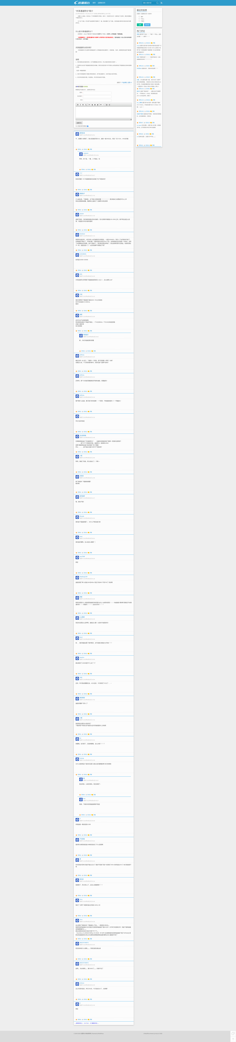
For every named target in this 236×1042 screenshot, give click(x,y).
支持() (79, 149)
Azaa (138, 45)
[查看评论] (233, 1033)
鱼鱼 (138, 57)
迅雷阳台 (82, 3)
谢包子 (138, 91)
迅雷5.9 (129, 82)
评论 (107, 13)
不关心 (142, 19)
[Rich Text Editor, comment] (104, 112)
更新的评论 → (95, 1023)
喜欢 (142, 16)
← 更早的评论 (78, 1023)
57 (90, 1023)
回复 (91, 149)
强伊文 (103, 13)
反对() (85, 149)
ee (137, 136)
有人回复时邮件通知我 (81, 126)
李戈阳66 (139, 68)
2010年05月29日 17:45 (81, 13)
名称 (81, 92)
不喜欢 (142, 21)
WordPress (101, 1033)
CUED (160, 1033)
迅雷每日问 (101, 3)
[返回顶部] (233, 1039)
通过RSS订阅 (161, 3)
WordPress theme (148, 1033)
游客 (138, 34)
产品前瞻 (124, 82)
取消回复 (85, 86)
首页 (94, 3)
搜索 (157, 3)
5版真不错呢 (140, 114)
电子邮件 (80, 96)
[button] (78, 105)
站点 (81, 100)
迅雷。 (138, 79)
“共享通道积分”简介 (84, 11)
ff (77, 86)
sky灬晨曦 (139, 102)
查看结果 (147, 25)
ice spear (139, 125)
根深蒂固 (82, 697)
